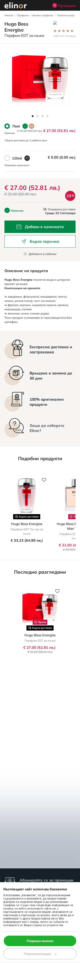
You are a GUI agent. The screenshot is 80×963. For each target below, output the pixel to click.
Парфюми (23, 15)
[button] (33, 116)
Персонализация (37, 954)
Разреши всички (40, 941)
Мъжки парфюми (42, 15)
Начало (8, 15)
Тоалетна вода (65, 15)
